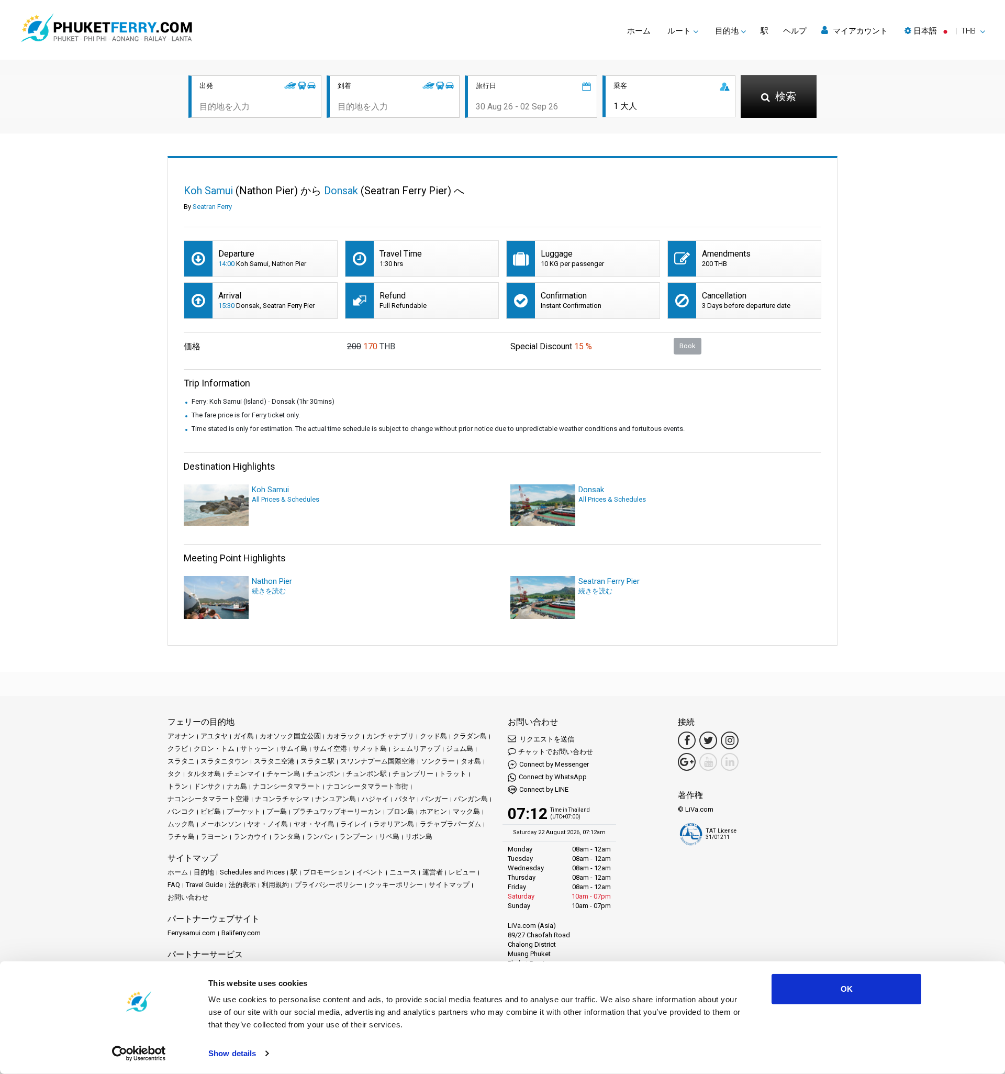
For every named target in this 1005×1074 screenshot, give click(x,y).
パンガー (434, 799)
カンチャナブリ (390, 736)
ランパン (319, 836)
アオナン (181, 736)
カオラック (344, 736)
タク (174, 774)
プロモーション (327, 872)
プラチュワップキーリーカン (337, 811)
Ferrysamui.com (192, 933)
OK (847, 988)
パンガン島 (471, 799)
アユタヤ (214, 736)
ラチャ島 (181, 836)
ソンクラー (438, 761)
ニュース (403, 872)
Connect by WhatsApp (553, 777)
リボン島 (418, 836)
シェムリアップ (416, 748)
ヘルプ (795, 31)
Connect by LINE (543, 789)
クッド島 (433, 736)
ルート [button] (679, 31)
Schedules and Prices (252, 872)
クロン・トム (214, 748)
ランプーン (356, 836)
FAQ (174, 885)
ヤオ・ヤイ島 (314, 824)
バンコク (181, 811)
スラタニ (181, 761)
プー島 (276, 811)
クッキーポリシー (395, 885)
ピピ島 (210, 811)
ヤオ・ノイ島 (267, 824)
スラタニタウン (224, 761)
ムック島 (181, 824)
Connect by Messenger (554, 764)
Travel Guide (204, 885)
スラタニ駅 (317, 761)
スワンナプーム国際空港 (377, 761)
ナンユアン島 (335, 799)
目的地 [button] (727, 31)
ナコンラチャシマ (282, 799)
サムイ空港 (330, 748)
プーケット (244, 811)
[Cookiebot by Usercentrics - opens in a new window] (139, 1053)
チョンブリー (413, 774)
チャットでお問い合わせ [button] (555, 752)
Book (687, 346)
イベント (370, 872)
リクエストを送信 (546, 739)
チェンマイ (244, 774)
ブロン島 (400, 811)
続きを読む (269, 591)
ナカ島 (237, 786)
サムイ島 (293, 748)
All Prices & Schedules (285, 499)
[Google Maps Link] (687, 762)
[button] (944, 31)
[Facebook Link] (687, 740)
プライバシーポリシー (329, 885)
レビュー (462, 872)
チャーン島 (283, 774)
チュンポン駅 (366, 774)
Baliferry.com (241, 933)
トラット (452, 774)
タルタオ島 (204, 774)
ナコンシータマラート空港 (208, 799)
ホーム (639, 31)
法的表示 (242, 885)
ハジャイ (375, 799)
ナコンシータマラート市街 (367, 786)
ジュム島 (459, 748)
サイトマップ (449, 885)
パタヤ (405, 799)
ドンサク (207, 786)
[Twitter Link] (708, 740)
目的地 (204, 872)
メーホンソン (220, 824)
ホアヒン (433, 811)
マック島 (466, 811)
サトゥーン (257, 748)
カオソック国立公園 (290, 736)
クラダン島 (470, 736)
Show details (232, 1053)
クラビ (178, 748)
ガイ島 (243, 736)
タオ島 (471, 761)
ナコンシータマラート (287, 786)
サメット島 (370, 748)
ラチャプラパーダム (450, 824)
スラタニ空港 (274, 761)
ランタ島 (286, 836)
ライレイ (353, 824)
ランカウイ (250, 836)
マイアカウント (859, 31)
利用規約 (275, 885)
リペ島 (389, 836)
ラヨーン (214, 836)
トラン (178, 786)
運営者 (432, 872)
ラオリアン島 (393, 824)
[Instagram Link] (730, 740)
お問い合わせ (188, 897)
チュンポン (323, 774)
